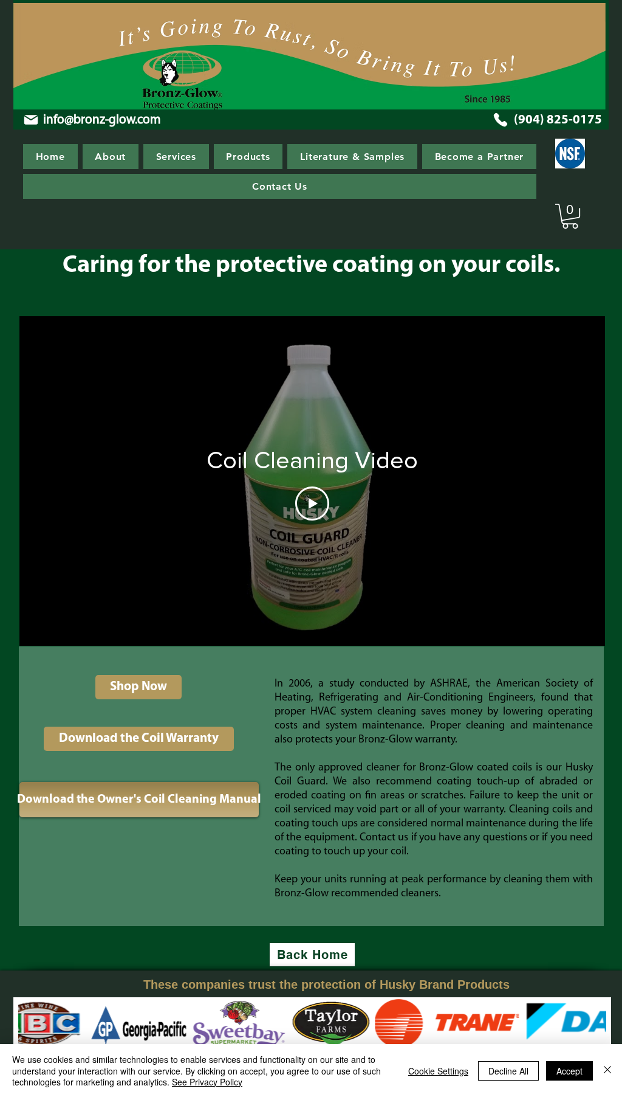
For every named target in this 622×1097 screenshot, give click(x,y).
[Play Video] (312, 503)
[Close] (607, 1070)
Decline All (508, 1071)
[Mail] (31, 120)
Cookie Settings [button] (438, 1071)
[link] (570, 216)
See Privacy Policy (207, 1082)
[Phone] (500, 120)
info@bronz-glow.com (102, 120)
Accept (569, 1071)
